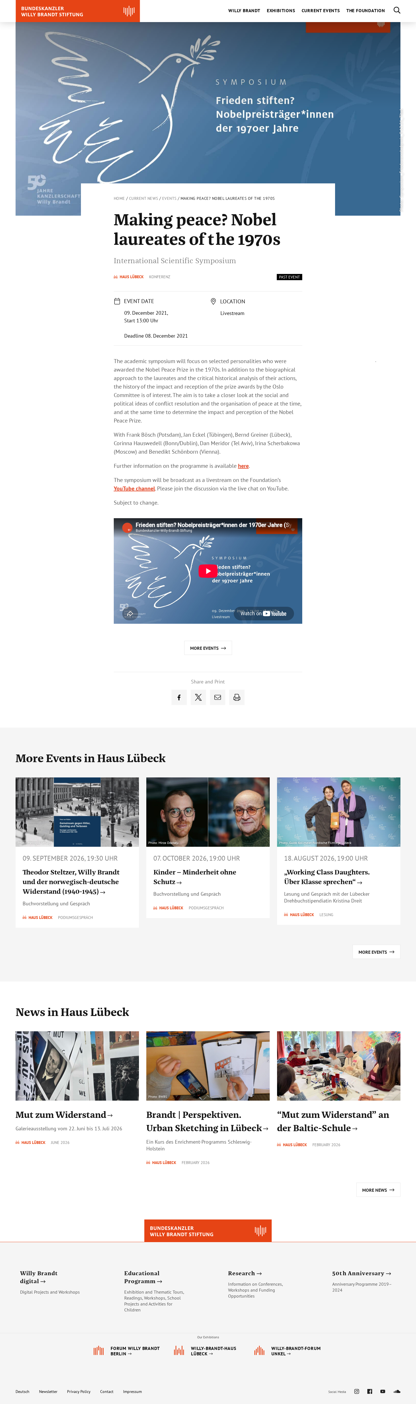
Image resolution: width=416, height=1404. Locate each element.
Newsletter (48, 1391)
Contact (106, 1391)
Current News (143, 198)
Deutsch (22, 1391)
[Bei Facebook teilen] (179, 697)
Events (169, 198)
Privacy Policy (79, 1391)
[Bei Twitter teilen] (198, 697)
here (243, 466)
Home (119, 198)
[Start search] (392, 11)
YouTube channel (134, 488)
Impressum (132, 1391)
